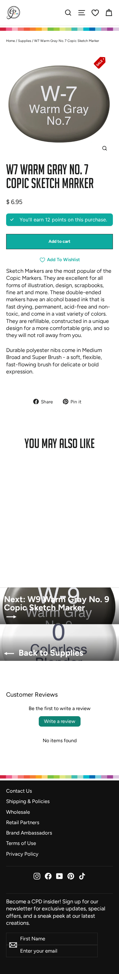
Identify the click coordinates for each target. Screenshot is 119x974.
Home (10, 41)
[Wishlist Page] (95, 13)
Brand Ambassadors (29, 833)
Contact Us (19, 791)
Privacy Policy (22, 854)
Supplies (24, 41)
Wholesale (18, 812)
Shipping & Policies (28, 801)
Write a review (59, 721)
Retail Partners (22, 822)
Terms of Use (21, 843)
